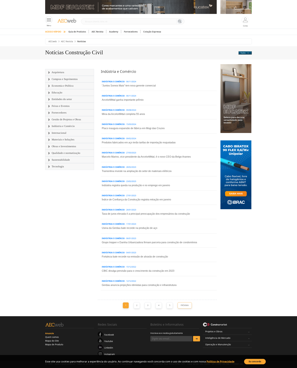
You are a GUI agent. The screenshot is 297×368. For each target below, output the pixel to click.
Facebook (109, 334)
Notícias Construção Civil (74, 52)
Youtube (108, 341)
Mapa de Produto (54, 344)
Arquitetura (57, 72)
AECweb (52, 41)
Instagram (109, 354)
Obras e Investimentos (63, 146)
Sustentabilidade (60, 159)
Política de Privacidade (220, 361)
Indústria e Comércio (63, 126)
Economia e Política (62, 85)
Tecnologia (57, 166)
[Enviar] (196, 338)
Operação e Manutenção (218, 344)
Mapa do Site (52, 340)
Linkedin (108, 347)
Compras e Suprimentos (64, 79)
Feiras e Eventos (60, 106)
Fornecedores (131, 31)
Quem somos (52, 337)
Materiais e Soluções (62, 139)
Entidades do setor (61, 99)
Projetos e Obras (213, 331)
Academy (113, 31)
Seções (243, 53)
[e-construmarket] (215, 324)
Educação (56, 92)
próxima (185, 305)
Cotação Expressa (152, 31)
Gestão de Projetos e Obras (66, 119)
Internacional (58, 132)
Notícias (81, 41)
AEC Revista (97, 31)
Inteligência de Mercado (217, 337)
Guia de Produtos (77, 31)
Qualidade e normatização (65, 153)
